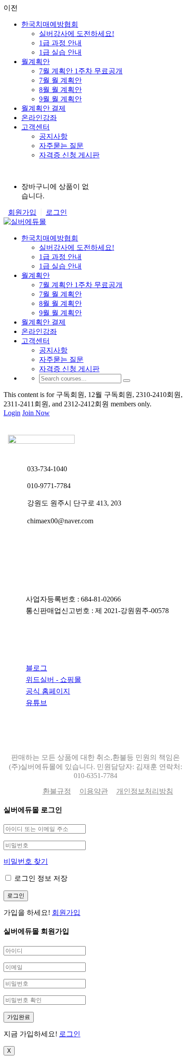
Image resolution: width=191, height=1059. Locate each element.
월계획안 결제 (43, 108)
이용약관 (94, 791)
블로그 (36, 668)
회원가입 (22, 212)
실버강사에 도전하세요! (76, 33)
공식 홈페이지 (48, 691)
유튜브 (36, 702)
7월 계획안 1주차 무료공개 (81, 71)
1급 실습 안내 (60, 52)
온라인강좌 (39, 117)
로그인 (56, 212)
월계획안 (35, 61)
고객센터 (35, 127)
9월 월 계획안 (60, 99)
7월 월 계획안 (60, 80)
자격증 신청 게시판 (69, 155)
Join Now (36, 413)
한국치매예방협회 (49, 24)
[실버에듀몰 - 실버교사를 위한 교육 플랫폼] (25, 221)
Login (12, 413)
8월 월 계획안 (60, 89)
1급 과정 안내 (60, 43)
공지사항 (53, 136)
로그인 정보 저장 (40, 878)
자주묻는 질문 (61, 145)
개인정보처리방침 (144, 791)
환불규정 (57, 791)
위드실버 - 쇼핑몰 (53, 679)
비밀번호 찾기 (26, 861)
